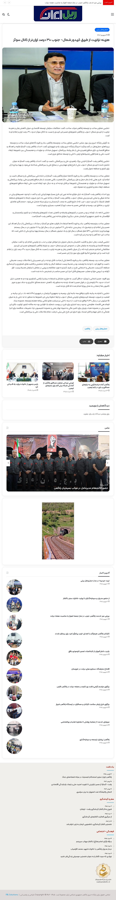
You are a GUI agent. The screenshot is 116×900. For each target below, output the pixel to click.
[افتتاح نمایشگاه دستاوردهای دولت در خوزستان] (14, 675)
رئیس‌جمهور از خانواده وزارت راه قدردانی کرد (22, 385)
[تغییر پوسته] (8, 15)
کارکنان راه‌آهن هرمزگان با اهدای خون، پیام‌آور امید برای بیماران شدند (82, 633)
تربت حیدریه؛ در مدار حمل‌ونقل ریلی (95, 580)
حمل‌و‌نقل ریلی (101, 328)
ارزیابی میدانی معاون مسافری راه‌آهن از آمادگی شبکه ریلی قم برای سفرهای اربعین (58, 385)
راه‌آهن (87, 328)
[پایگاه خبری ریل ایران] (58, 14)
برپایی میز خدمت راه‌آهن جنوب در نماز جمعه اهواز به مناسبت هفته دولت (79, 616)
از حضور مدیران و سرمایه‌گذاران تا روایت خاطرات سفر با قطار (86, 598)
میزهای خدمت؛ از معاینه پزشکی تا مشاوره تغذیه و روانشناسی (85, 722)
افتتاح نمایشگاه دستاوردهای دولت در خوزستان (90, 669)
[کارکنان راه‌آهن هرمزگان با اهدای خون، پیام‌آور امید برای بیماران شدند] (14, 640)
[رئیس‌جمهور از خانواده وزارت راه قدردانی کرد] (22, 372)
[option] (58, 463)
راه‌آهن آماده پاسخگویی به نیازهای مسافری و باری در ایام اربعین (95, 386)
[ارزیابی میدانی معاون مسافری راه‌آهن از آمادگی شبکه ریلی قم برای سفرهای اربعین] (58, 371)
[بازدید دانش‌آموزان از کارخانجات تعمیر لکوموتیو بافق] (14, 658)
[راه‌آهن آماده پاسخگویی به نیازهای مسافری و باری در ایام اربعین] (93, 372)
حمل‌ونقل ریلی (102, 29)
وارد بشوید (87, 414)
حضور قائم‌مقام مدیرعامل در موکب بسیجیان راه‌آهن (81, 488)
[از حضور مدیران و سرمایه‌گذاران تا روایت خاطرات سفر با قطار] (14, 605)
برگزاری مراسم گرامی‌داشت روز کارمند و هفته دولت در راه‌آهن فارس (83, 686)
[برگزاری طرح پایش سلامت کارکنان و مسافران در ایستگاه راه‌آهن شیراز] (14, 711)
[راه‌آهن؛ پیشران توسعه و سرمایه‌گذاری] (14, 746)
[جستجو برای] (3, 15)
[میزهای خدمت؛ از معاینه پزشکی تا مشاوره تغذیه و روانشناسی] (14, 728)
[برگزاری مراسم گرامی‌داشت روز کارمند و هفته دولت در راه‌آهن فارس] (14, 693)
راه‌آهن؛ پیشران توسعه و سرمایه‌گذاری (94, 739)
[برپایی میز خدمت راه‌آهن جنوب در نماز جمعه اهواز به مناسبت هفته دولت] (14, 622)
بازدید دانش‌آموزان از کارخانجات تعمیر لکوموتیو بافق (88, 651)
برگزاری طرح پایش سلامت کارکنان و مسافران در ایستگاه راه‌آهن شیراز (82, 704)
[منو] (112, 15)
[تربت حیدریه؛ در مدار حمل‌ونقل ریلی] (14, 587)
